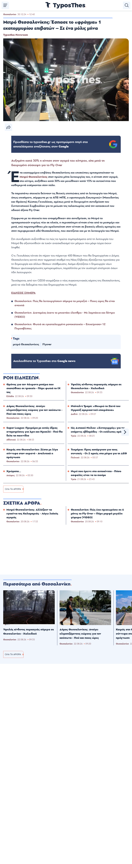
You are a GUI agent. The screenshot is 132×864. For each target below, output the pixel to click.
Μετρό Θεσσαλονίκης (33, 177)
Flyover (47, 344)
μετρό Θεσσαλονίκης (26, 344)
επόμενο (125, 432)
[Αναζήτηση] (126, 5)
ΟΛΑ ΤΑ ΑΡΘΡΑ (13, 489)
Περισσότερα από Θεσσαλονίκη (37, 584)
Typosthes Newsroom (15, 35)
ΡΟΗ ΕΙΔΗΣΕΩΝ (21, 378)
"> (50, 144)
